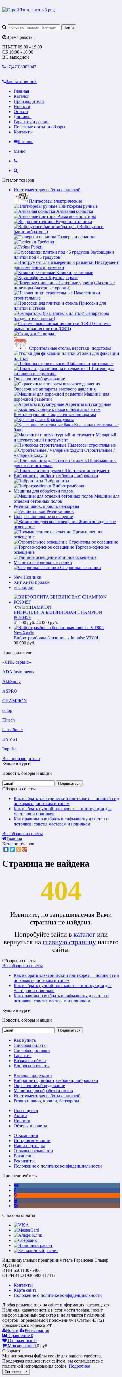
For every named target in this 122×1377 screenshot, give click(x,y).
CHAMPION (14, 700)
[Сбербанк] (25, 1240)
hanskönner (12, 729)
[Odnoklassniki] (15, 1195)
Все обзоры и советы (22, 833)
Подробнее (79, 1366)
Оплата (21, 111)
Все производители (21, 758)
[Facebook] (15, 1190)
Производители (29, 101)
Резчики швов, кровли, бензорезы (46, 506)
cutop (7, 710)
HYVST (10, 739)
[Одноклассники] (18, 849)
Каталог (21, 96)
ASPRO (9, 691)
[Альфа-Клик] (28, 1235)
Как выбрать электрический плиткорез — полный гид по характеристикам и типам (66, 801)
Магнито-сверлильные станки (43, 562)
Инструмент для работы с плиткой (47, 189)
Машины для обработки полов (43, 491)
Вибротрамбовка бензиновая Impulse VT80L (57, 637)
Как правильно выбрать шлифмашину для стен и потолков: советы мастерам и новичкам (61, 821)
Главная (21, 91)
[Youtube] (16, 1200)
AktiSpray (11, 681)
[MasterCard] (26, 1230)
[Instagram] (16, 1205)
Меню (20, 151)
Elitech (8, 720)
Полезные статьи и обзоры (39, 126)
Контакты (23, 132)
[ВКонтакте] (6, 849)
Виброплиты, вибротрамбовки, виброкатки (56, 475)
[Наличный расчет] (33, 1245)
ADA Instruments (18, 671)
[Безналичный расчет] (36, 1250)
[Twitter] (12, 849)
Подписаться (69, 783)
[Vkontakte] (16, 1185)
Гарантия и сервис (31, 121)
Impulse (9, 748)
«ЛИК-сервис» (16, 662)
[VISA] (21, 1225)
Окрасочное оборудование (39, 378)
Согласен (13, 1372)
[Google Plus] (24, 849)
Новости (22, 106)
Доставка (22, 116)
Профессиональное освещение (43, 516)
